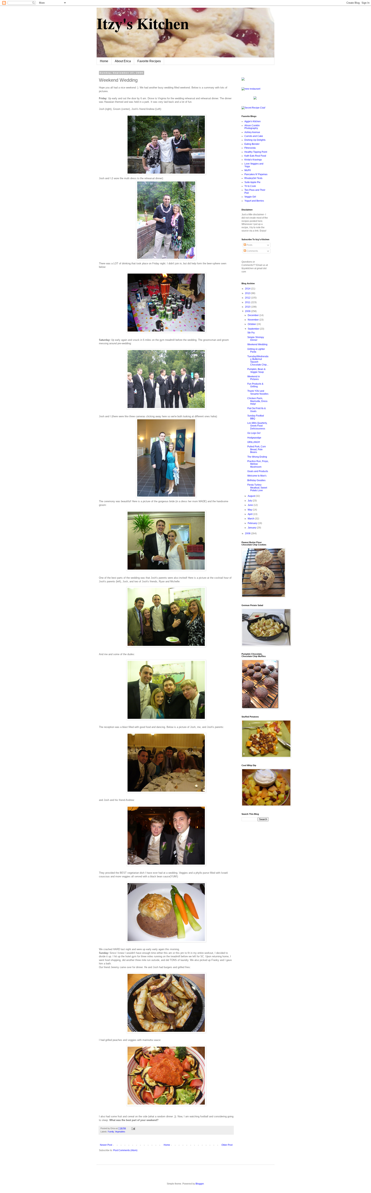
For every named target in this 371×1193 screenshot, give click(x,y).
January (252, 527)
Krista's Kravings (253, 159)
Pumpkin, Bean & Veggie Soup (256, 370)
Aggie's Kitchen (252, 121)
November (253, 319)
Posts (249, 245)
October (252, 324)
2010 (248, 306)
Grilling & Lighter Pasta (256, 350)
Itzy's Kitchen (143, 23)
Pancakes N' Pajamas (255, 174)
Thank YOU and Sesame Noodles (257, 392)
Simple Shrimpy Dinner (255, 338)
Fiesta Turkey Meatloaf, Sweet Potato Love (257, 487)
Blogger (200, 1183)
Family (111, 1131)
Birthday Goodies (256, 480)
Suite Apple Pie (252, 182)
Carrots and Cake (253, 136)
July (250, 500)
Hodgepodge (254, 437)
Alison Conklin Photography (252, 127)
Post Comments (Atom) (125, 1150)
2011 (248, 302)
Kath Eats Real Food (255, 155)
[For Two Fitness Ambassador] (243, 79)
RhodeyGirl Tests (253, 178)
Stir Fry (251, 332)
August (252, 496)
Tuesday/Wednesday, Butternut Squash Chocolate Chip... (257, 360)
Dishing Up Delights (254, 140)
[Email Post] (133, 1128)
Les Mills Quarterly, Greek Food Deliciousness (257, 426)
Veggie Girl (250, 196)
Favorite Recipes (149, 61)
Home (104, 61)
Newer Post (106, 1145)
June (251, 505)
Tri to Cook (250, 186)
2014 (248, 288)
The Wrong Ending (257, 456)
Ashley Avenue (252, 132)
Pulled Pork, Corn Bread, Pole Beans (256, 449)
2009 (248, 311)
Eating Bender (252, 144)
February (253, 523)
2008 (248, 533)
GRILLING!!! (253, 442)
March (251, 518)
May (250, 509)
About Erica (123, 61)
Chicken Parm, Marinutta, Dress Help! (257, 401)
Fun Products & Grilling (255, 385)
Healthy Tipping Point (255, 152)
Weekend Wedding (257, 344)
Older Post (226, 1145)
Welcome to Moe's (256, 475)
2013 (248, 293)
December (253, 315)
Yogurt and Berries (254, 200)
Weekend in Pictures (253, 378)
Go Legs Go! (253, 433)
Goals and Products (257, 471)
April (250, 514)
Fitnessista (250, 148)
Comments (252, 251)
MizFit (247, 170)
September (254, 328)
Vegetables (120, 1131)
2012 (248, 297)
